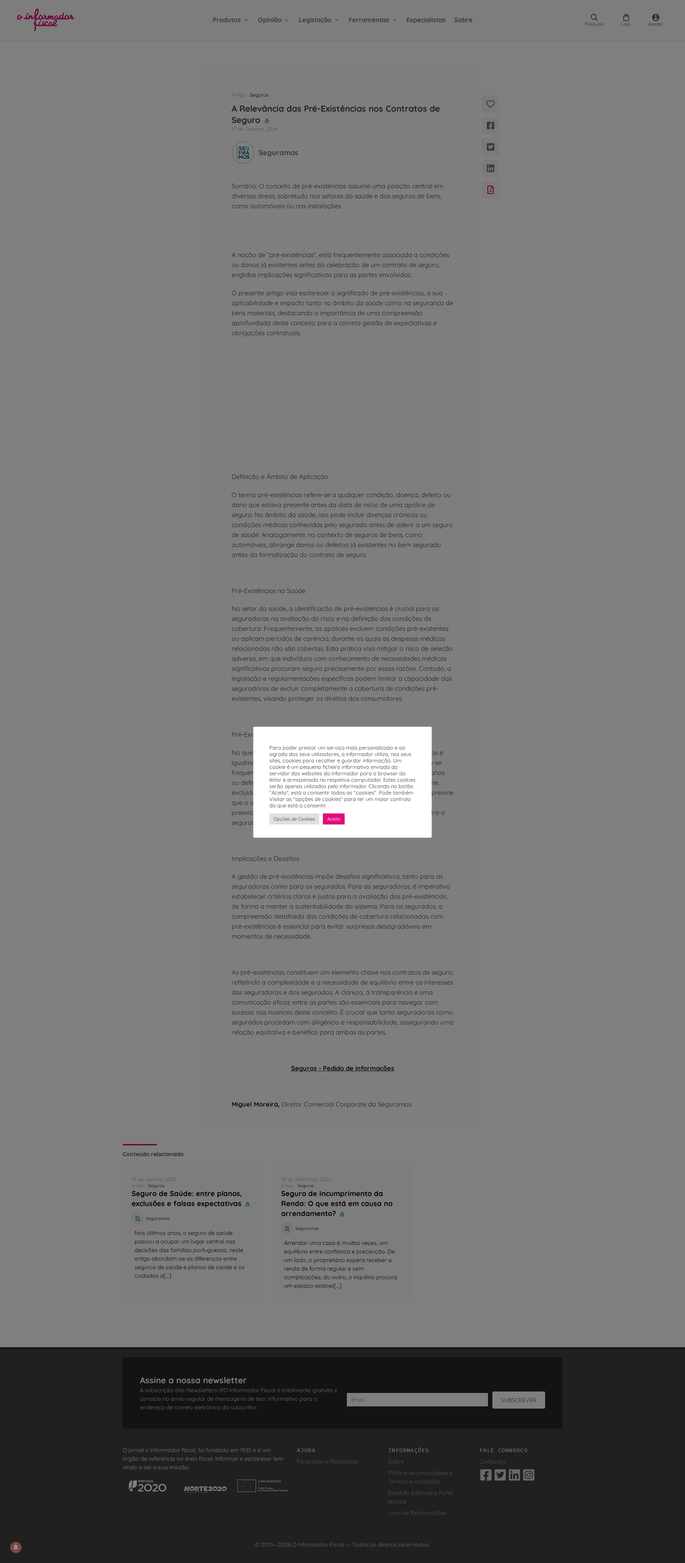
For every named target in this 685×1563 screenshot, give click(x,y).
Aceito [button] (333, 819)
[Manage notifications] (15, 1547)
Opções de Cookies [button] (294, 819)
